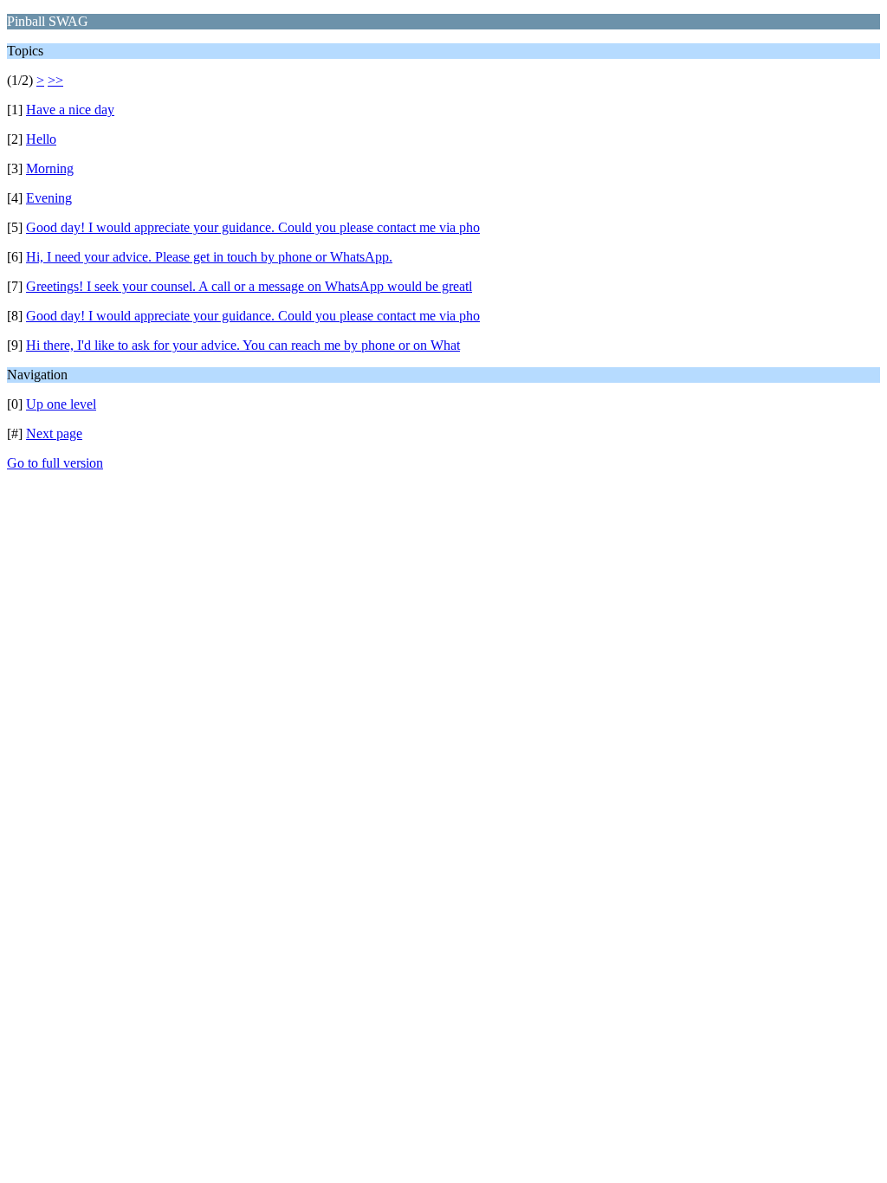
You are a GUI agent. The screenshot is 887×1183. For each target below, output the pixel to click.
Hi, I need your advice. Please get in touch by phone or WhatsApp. (209, 256)
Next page (54, 433)
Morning (50, 168)
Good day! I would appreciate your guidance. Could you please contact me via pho (253, 227)
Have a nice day (70, 109)
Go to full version (55, 463)
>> (55, 80)
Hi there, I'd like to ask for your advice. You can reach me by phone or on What (243, 345)
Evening (49, 198)
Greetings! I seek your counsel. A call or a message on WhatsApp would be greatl (249, 286)
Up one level (61, 404)
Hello (41, 139)
